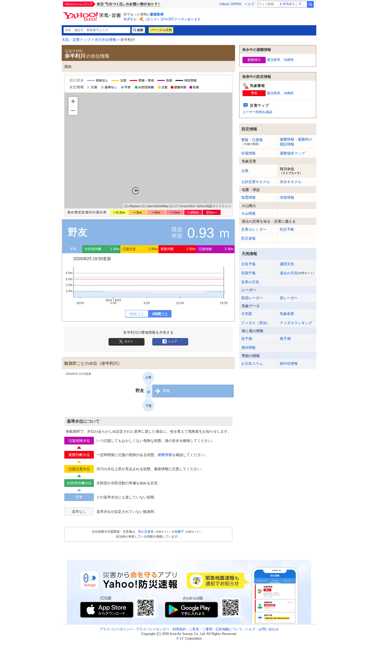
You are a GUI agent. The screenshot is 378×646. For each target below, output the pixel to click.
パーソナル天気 (161, 30)
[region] (148, 150)
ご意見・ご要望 (200, 629)
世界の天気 (250, 282)
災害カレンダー (253, 229)
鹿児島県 (273, 60)
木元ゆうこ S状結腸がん (295, 4)
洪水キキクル (290, 182)
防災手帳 (287, 229)
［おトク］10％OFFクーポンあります (172, 19)
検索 (310, 4)
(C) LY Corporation (182, 206)
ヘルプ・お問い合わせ (262, 629)
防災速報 (248, 238)
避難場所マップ (292, 153)
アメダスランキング (296, 323)
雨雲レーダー (252, 298)
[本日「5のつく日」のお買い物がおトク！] (123, 4)
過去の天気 (297, 273)
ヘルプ (249, 4)
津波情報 (287, 197)
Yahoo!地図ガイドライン (213, 206)
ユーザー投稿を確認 (257, 112)
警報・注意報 (252, 141)
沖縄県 (289, 60)
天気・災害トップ (76, 40)
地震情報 (248, 197)
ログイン (130, 19)
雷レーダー (289, 298)
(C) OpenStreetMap (155, 206)
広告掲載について (228, 629)
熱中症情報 (289, 363)
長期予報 (248, 273)
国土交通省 (146, 531)
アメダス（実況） (255, 323)
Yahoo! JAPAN (230, 4)
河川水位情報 (105, 40)
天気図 (246, 314)
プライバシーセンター (152, 629)
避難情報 (165, 455)
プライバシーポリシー (116, 629)
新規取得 (157, 14)
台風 (244, 171)
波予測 (246, 338)
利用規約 (179, 629)
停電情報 (248, 153)
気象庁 (179, 531)
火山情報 (248, 213)
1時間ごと (160, 314)
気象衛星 (287, 314)
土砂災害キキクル (255, 182)
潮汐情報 (248, 347)
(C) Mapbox (132, 206)
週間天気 (287, 264)
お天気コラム (252, 363)
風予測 (285, 338)
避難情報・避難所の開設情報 (296, 141)
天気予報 (248, 264)
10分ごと (136, 314)
